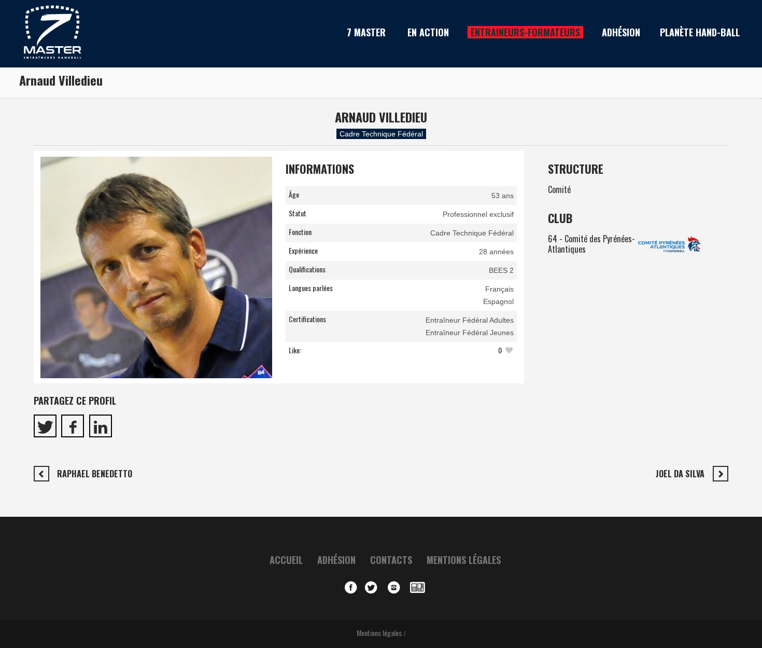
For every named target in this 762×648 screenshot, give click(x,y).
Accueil (286, 559)
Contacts (391, 559)
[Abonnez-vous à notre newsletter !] (419, 588)
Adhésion (336, 559)
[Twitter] (374, 588)
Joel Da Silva (680, 473)
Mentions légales (464, 559)
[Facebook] (351, 588)
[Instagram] (396, 588)
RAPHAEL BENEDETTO (94, 473)
